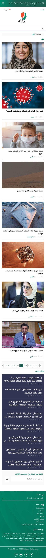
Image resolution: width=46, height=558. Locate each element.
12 (15, 365)
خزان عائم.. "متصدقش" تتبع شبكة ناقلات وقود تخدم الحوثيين (23, 391)
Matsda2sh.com (13, 549)
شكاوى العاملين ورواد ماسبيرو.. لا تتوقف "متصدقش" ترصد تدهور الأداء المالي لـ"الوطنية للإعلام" (23, 464)
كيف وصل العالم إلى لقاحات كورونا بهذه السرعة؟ (24, 111)
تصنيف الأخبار (40, 522)
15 (5, 365)
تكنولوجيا (30, 236)
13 (11, 365)
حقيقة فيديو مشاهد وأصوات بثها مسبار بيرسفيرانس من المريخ (24, 272)
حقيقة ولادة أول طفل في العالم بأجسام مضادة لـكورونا (25, 152)
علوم (33, 34)
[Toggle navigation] (42, 28)
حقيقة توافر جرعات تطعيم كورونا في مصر (28, 310)
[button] (12, 10)
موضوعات (41, 511)
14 (8, 365)
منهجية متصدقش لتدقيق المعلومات (32, 524)
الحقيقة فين (40, 513)
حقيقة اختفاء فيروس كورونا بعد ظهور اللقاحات (26, 350)
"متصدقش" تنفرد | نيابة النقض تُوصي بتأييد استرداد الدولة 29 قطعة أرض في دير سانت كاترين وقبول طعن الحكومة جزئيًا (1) (23, 440)
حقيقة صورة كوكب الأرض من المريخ (30, 190)
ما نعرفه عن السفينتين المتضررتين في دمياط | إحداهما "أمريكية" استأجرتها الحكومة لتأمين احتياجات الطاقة (23, 4)
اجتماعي (31, 316)
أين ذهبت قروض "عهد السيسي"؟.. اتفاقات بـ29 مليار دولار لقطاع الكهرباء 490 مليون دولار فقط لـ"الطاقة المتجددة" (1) (23, 381)
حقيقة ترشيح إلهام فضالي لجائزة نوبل (29, 71)
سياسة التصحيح (39, 519)
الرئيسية (38, 34)
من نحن (42, 516)
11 (18, 365)
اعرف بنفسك (40, 508)
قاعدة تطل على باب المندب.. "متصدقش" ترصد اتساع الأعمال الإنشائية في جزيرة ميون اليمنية (23, 452)
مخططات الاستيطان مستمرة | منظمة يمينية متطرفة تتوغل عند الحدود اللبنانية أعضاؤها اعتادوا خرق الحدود (23, 428)
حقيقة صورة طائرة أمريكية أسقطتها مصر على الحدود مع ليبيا (23, 232)
